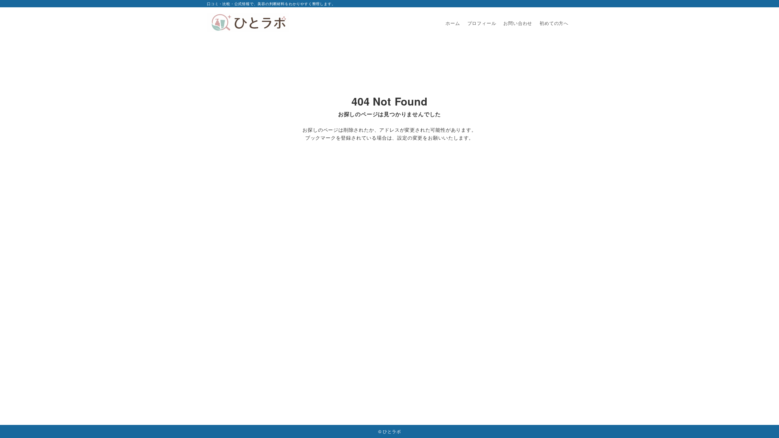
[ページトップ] (765, 424)
